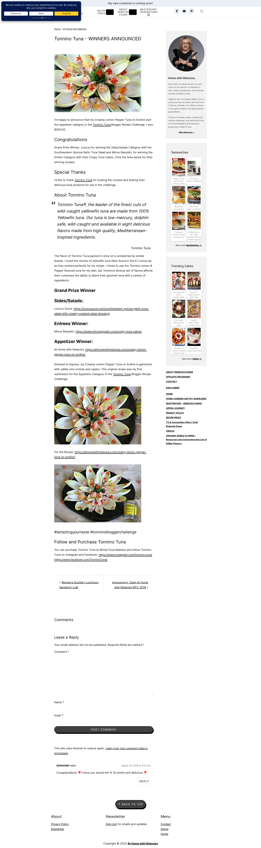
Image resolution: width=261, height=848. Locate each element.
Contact (166, 824)
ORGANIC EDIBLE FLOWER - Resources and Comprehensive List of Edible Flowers (186, 439)
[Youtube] (184, 11)
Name (59, 702)
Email (58, 715)
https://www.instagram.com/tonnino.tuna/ (125, 554)
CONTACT (171, 381)
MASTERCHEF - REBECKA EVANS (184, 403)
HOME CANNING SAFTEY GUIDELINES (186, 398)
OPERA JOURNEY (175, 408)
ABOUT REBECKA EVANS (179, 372)
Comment (61, 651)
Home (57, 29)
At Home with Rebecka (74, 29)
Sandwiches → (194, 245)
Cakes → (197, 358)
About (164, 829)
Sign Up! (111, 824)
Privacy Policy (60, 824)
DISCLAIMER (172, 387)
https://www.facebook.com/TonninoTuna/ (80, 559)
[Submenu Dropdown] (110, 12)
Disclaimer (57, 829)
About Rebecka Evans (123, 12)
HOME (169, 394)
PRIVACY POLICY (175, 413)
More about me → (186, 132)
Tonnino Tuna (102, 124)
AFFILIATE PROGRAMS (178, 376)
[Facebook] (177, 11)
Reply (144, 781)
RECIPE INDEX (101, 12)
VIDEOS (170, 431)
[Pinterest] (191, 11)
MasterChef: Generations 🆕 (149, 12)
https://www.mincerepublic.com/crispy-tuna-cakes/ (109, 331)
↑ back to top (130, 804)
